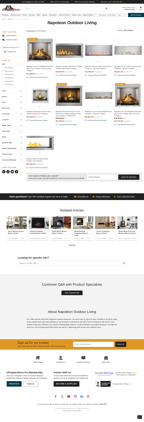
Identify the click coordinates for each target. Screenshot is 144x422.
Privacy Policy (77, 410)
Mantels (44, 15)
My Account (102, 15)
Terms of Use (67, 410)
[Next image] (51, 50)
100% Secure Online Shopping (85, 2)
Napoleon (10, 19)
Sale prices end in (111, 2)
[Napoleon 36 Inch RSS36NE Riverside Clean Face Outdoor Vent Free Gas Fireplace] (40, 50)
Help (119, 15)
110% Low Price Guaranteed (59, 2)
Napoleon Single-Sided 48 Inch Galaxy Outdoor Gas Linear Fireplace (69, 67)
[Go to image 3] (100, 61)
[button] (101, 196)
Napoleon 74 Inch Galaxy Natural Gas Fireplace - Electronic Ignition (98, 112)
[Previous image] (29, 50)
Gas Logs (32, 15)
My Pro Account (136, 15)
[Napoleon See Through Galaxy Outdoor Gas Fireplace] (40, 143)
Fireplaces (5, 15)
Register (14, 384)
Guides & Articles (88, 15)
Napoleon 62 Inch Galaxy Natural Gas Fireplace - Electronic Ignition (127, 67)
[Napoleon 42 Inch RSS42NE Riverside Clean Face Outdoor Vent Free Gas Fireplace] (128, 95)
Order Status (112, 15)
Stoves (25, 15)
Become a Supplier (66, 384)
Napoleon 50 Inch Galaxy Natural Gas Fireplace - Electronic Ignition (98, 67)
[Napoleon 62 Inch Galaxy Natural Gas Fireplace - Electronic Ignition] (128, 50)
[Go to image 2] (70, 61)
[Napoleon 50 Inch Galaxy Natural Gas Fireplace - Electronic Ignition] (98, 50)
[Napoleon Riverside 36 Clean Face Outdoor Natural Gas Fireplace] (40, 95)
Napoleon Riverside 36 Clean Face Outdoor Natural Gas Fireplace (38, 112)
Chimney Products (64, 15)
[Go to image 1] (39, 61)
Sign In (30, 384)
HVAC (38, 15)
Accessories (53, 15)
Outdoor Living (76, 15)
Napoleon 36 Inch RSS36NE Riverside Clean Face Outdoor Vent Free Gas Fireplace (39, 68)
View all (72, 245)
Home (4, 19)
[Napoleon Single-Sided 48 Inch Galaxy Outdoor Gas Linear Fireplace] (69, 50)
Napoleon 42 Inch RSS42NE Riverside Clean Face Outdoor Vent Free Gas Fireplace (127, 114)
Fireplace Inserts (16, 15)
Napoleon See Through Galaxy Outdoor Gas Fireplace (37, 160)
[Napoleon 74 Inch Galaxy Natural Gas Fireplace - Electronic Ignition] (98, 95)
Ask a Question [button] (72, 293)
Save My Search (128, 177)
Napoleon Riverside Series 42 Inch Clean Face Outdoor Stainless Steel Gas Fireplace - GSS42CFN (68, 114)
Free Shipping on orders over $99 (33, 2)
